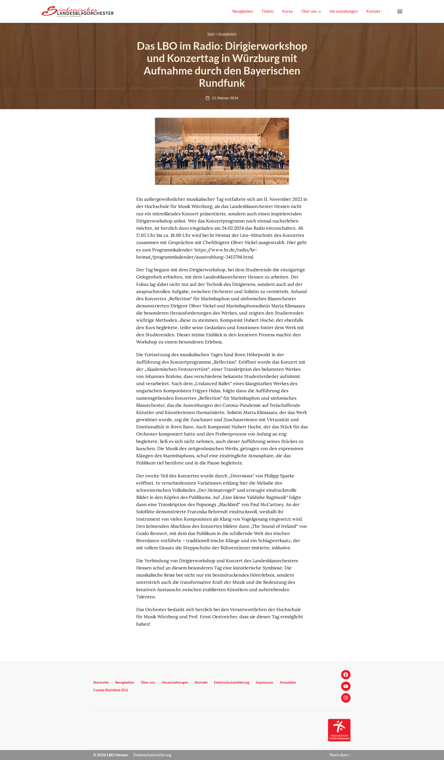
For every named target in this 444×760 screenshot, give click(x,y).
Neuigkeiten (242, 11)
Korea (287, 11)
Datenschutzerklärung (231, 682)
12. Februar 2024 (225, 98)
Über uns (309, 11)
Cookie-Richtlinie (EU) (110, 690)
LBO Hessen (117, 755)
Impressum (264, 682)
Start (211, 34)
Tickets (268, 11)
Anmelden (288, 682)
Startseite (101, 682)
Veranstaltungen (344, 11)
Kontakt (373, 11)
